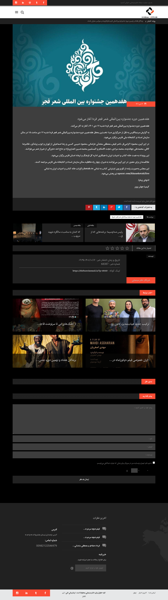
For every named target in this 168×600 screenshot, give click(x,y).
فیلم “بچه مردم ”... (91, 529)
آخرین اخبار (143, 592)
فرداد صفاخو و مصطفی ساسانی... (86, 546)
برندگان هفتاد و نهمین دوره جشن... (56, 360)
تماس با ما (152, 592)
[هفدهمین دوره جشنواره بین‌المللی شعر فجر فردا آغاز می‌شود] (140, 269)
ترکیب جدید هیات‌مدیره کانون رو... (128, 324)
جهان (135, 592)
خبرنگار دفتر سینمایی (141, 280)
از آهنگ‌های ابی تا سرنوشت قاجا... (56, 324)
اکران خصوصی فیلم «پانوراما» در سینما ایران (128, 21)
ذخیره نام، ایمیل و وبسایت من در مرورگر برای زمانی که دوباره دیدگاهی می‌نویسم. (124, 463)
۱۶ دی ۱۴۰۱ (139, 104)
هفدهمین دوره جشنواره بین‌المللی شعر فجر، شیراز (127, 217)
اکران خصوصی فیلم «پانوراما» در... (129, 360)
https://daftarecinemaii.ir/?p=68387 (90, 271)
